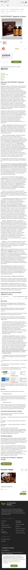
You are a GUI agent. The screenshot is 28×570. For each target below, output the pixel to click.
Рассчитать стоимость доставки (13, 373)
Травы (2, 523)
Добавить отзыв (6, 463)
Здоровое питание (20, 524)
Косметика (3, 521)
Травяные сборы (5, 525)
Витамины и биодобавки (18, 521)
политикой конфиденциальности (13, 560)
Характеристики (4, 74)
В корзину (16, 61)
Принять (14, 565)
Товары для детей (20, 530)
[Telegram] (7, 69)
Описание (3, 73)
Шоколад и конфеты (20, 528)
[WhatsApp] (5, 69)
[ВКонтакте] (2, 69)
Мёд (2, 529)
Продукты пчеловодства (4, 532)
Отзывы (2, 75)
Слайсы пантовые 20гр (6, 486)
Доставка (3, 77)
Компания (3, 541)
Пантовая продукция (6, 527)
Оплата (2, 78)
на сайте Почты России (21, 331)
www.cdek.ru (23, 374)
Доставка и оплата (5, 539)
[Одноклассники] (3, 69)
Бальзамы (18, 526)
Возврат (2, 79)
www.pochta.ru (23, 381)
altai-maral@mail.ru (5, 550)
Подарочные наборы (20, 532)
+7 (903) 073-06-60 (7, 548)
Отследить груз (14, 375)
